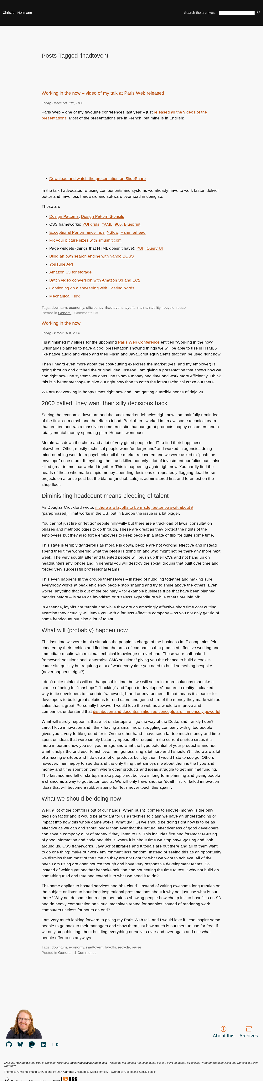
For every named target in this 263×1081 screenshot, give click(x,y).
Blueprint (132, 224)
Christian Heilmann (17, 13)
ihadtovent (114, 308)
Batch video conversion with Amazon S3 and (94, 280)
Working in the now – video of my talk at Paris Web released (103, 93)
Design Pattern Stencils (102, 216)
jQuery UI (154, 248)
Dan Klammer (65, 1071)
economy (76, 308)
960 (118, 224)
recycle (168, 308)
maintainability (149, 308)
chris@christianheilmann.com (88, 1062)
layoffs (130, 308)
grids (90, 224)
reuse (181, 308)
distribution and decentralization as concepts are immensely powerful (156, 711)
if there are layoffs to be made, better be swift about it (144, 507)
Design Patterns (64, 216)
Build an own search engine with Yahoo (91, 256)
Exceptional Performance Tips (77, 232)
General (64, 313)
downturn (59, 308)
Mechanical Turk (64, 296)
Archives (248, 1035)
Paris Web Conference (139, 342)
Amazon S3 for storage (70, 272)
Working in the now (61, 323)
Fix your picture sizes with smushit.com (85, 240)
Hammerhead (133, 232)
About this (224, 1035)
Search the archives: (200, 13)
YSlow (112, 232)
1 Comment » (85, 953)
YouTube (61, 264)
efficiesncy (94, 308)
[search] (258, 12)
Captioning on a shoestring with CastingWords (91, 288)
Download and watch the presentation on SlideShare (97, 178)
